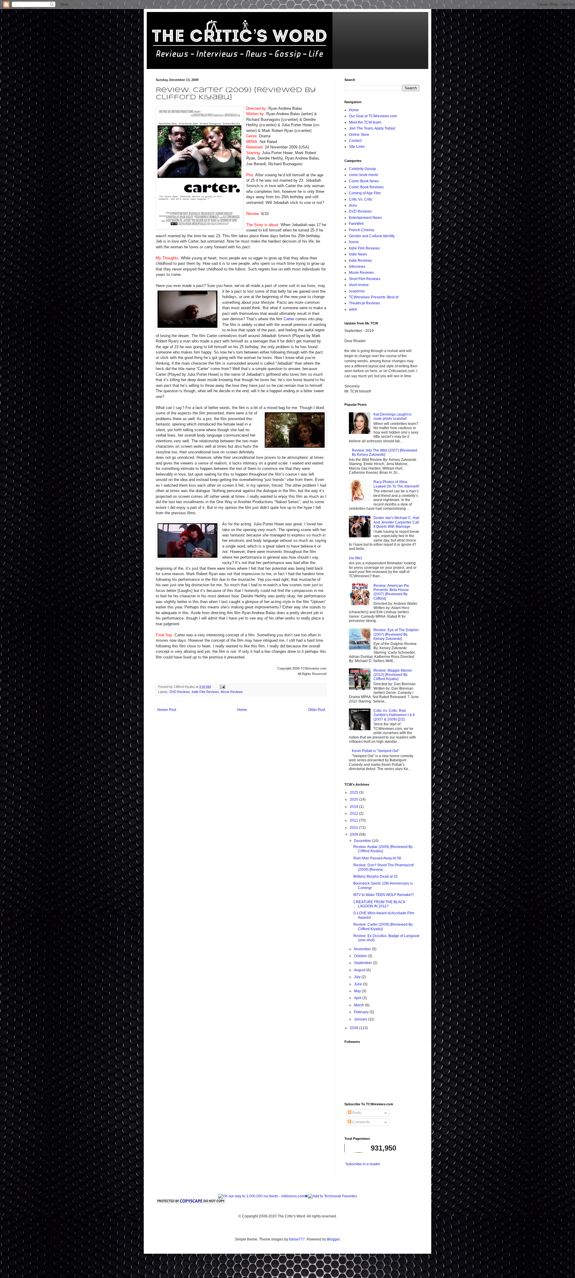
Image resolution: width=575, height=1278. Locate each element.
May (358, 991)
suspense (357, 291)
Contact (355, 141)
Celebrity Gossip (362, 169)
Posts (356, 1113)
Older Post (316, 710)
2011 (354, 820)
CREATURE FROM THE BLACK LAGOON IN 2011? (379, 904)
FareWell (356, 224)
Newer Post (166, 710)
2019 (354, 807)
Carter (289, 319)
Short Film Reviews (364, 279)
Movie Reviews (232, 692)
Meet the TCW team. (365, 122)
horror (354, 242)
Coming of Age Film (365, 193)
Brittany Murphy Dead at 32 (375, 876)
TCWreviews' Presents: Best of (373, 297)
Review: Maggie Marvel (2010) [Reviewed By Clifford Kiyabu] (392, 674)
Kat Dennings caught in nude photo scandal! (392, 416)
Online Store (359, 135)
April (358, 998)
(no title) (355, 558)
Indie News (358, 254)
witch (353, 309)
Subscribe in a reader (362, 1164)
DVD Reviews (180, 692)
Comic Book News (364, 181)
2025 (354, 792)
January (361, 1019)
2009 (354, 834)
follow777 (297, 1239)
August (360, 970)
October (361, 956)
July (357, 977)
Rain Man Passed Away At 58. (377, 858)
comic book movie (363, 175)
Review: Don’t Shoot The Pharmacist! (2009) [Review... (383, 867)
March (359, 1005)
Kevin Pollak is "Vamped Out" (375, 751)
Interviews (357, 266)
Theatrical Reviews (364, 303)
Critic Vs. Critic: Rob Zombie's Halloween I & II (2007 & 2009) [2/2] (393, 715)
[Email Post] (222, 686)
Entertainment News (365, 218)
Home (242, 710)
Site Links (357, 147)
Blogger (333, 1239)
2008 (354, 1028)
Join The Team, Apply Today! (372, 128)
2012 (354, 813)
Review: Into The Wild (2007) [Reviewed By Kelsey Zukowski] (384, 452)
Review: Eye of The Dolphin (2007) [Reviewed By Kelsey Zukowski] (396, 634)
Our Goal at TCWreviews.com (373, 116)
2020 (354, 799)
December (363, 841)
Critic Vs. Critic (361, 199)
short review (359, 285)
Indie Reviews (360, 260)
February (362, 1012)
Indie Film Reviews (205, 692)
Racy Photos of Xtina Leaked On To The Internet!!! (396, 484)
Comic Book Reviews (366, 187)
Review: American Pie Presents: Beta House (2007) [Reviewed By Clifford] (391, 592)
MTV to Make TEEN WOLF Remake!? (383, 895)
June (358, 984)
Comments (360, 1122)
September (363, 963)
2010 (354, 828)
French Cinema (361, 230)
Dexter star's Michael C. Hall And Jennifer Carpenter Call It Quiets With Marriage (396, 522)
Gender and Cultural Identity (372, 236)
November (363, 949)
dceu (353, 205)
